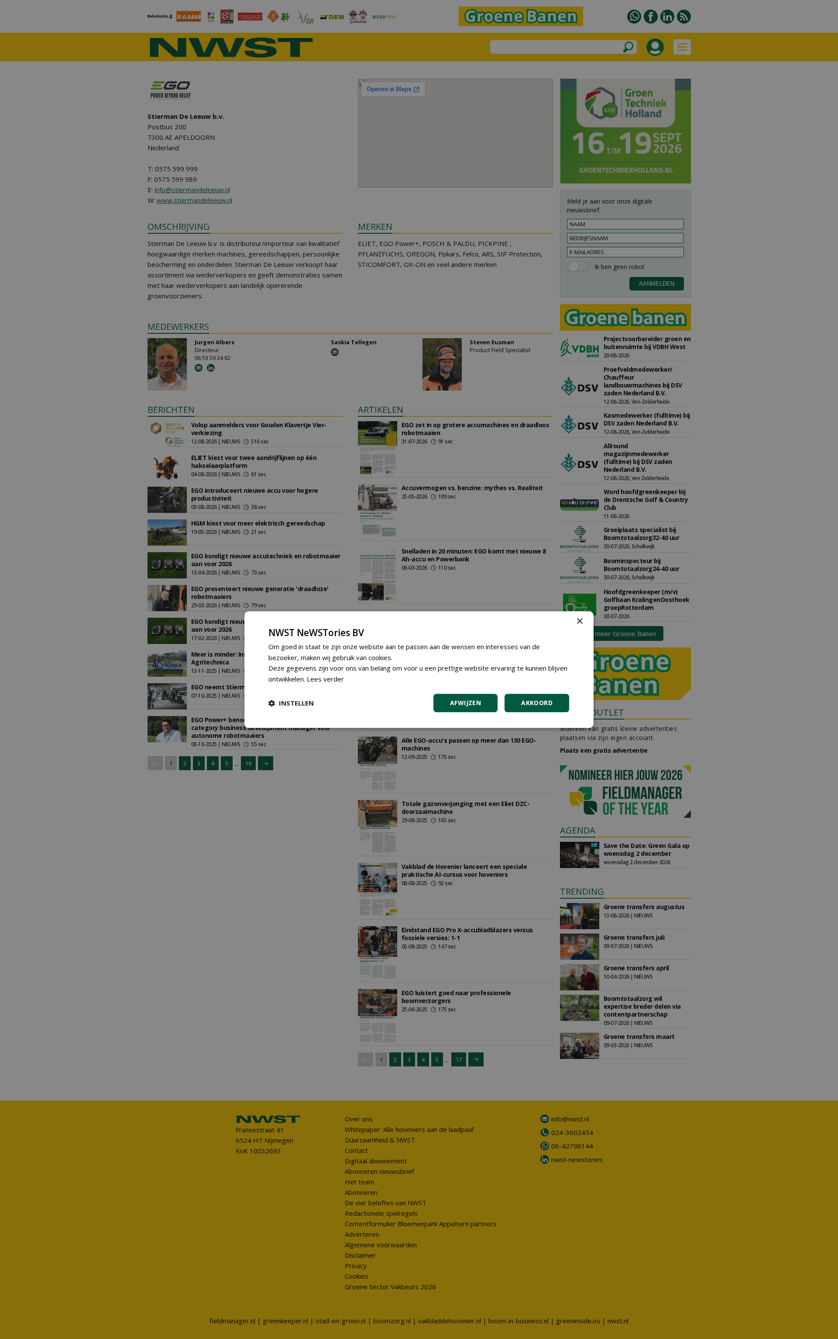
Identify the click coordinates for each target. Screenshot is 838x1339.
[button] (291, 703)
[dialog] (419, 669)
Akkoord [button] (537, 703)
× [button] (579, 621)
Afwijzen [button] (465, 703)
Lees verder (325, 679)
